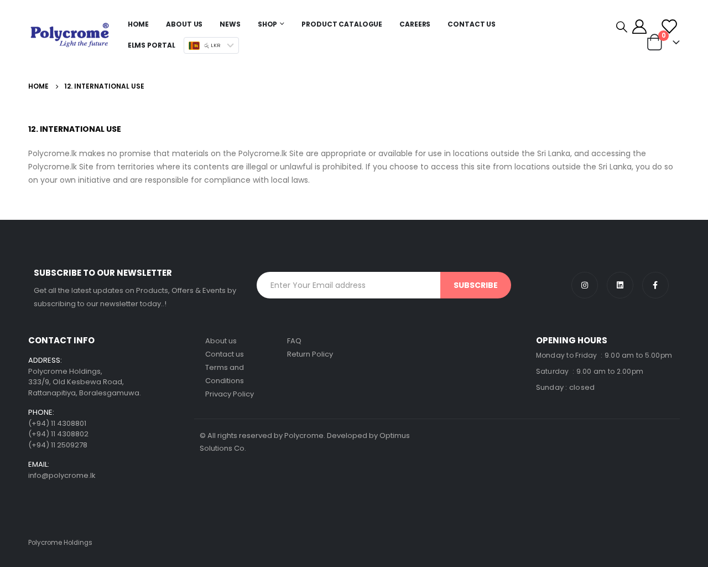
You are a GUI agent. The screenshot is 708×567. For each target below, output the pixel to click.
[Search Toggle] (621, 26)
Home (138, 24)
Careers (414, 24)
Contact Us (471, 24)
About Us (184, 24)
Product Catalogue (341, 24)
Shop (268, 24)
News (230, 24)
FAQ (294, 341)
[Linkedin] (620, 285)
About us (221, 341)
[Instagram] (584, 285)
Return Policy (310, 354)
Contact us (224, 354)
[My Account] (639, 26)
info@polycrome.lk (62, 475)
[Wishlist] (669, 26)
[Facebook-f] (655, 285)
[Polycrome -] (69, 34)
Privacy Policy (229, 394)
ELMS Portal (151, 45)
